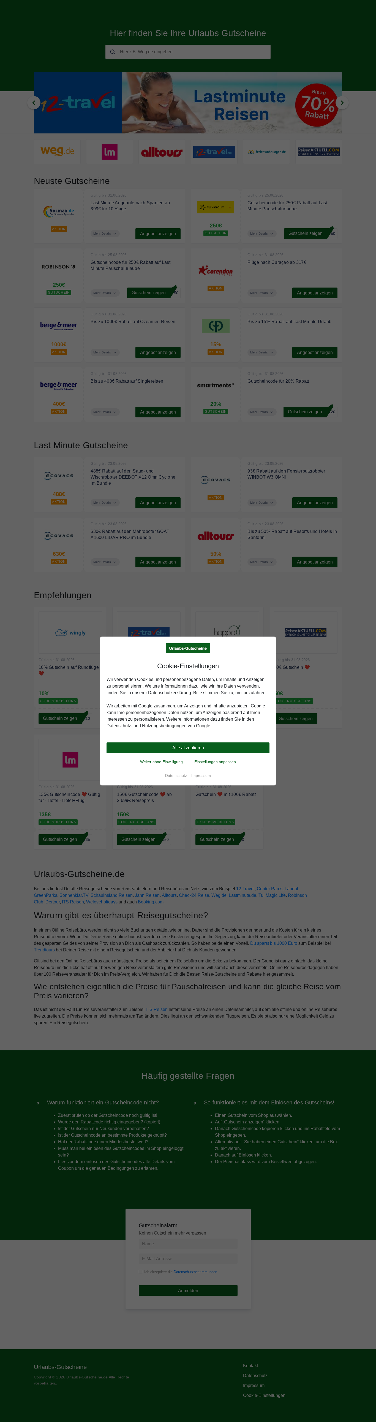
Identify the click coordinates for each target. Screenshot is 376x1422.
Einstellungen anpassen (215, 762)
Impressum (201, 775)
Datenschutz (176, 775)
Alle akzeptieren (188, 747)
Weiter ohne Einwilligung (161, 762)
